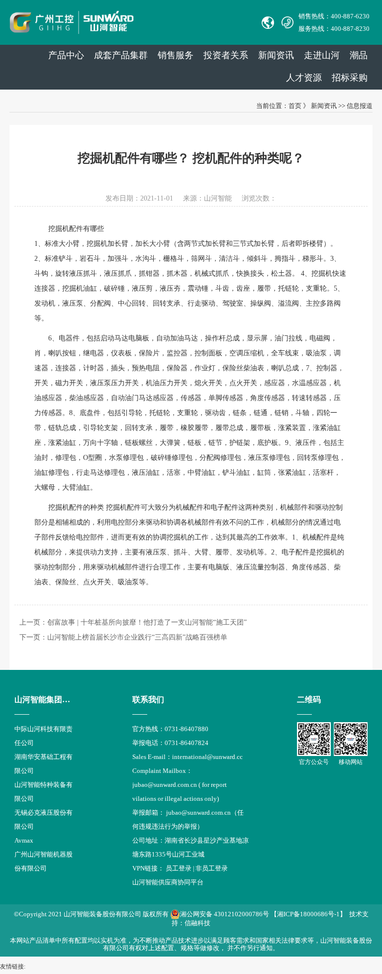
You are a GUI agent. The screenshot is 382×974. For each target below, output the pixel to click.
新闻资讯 (276, 55)
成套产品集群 (121, 55)
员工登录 (178, 868)
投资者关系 (225, 55)
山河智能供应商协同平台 (167, 882)
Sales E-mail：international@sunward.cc (187, 756)
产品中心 (66, 55)
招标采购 (350, 78)
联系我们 (148, 699)
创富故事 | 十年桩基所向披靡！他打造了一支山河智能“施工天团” (147, 622)
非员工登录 (211, 868)
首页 (294, 105)
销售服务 (175, 55)
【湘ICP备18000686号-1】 (308, 914)
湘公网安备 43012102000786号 (224, 914)
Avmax (23, 840)
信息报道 (360, 105)
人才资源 (304, 78)
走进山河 (322, 55)
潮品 (359, 55)
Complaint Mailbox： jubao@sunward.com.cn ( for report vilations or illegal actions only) (179, 784)
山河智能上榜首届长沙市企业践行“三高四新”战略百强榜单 (137, 637)
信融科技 (197, 923)
